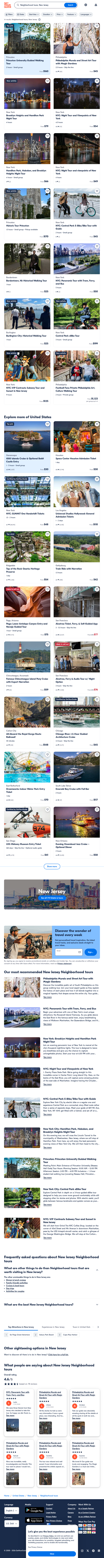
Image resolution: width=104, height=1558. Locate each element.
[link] (27, 49)
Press (70, 1521)
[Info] (39, 19)
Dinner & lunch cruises (16, 1280)
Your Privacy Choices (54, 1521)
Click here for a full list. (58, 1355)
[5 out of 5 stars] (19, 1398)
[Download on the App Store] (34, 1520)
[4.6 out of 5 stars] (11, 1384)
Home (6, 1496)
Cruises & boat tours (15, 1286)
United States (18, 1496)
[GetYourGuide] (7, 5)
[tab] (21, 1327)
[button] (27, 49)
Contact (49, 1508)
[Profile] (96, 5)
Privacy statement (64, 964)
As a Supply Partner (86, 1508)
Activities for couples (15, 1291)
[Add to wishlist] (47, 26)
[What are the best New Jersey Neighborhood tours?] (97, 1304)
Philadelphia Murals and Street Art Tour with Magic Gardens (50, 1395)
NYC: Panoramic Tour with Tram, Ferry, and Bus (17, 1393)
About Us (71, 1508)
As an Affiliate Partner (87, 1517)
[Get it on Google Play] (34, 1510)
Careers (71, 1513)
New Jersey (32, 1496)
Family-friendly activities (17, 1283)
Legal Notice (51, 1513)
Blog (69, 1517)
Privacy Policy (51, 1517)
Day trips (10, 1288)
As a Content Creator (86, 1513)
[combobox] (39, 5)
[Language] (86, 5)
